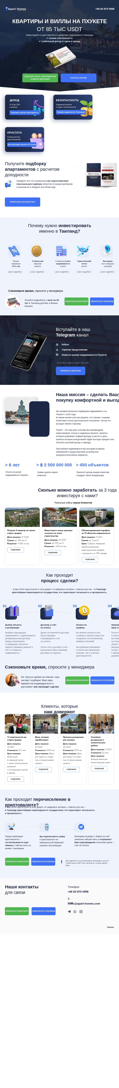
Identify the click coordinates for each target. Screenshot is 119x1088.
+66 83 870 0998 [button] (104, 8)
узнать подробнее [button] (15, 272)
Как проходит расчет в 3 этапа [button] (22, 144)
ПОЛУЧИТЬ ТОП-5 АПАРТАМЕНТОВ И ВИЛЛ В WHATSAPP (40, 77)
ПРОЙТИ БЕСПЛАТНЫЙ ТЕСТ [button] (22, 202)
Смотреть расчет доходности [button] (24, 113)
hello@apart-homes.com (84, 903)
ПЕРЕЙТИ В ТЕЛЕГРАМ (71, 371)
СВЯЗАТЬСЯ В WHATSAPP (76, 301)
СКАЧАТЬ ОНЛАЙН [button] (78, 78)
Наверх (110, 927)
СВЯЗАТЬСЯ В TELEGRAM (101, 301)
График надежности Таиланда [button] (71, 112)
